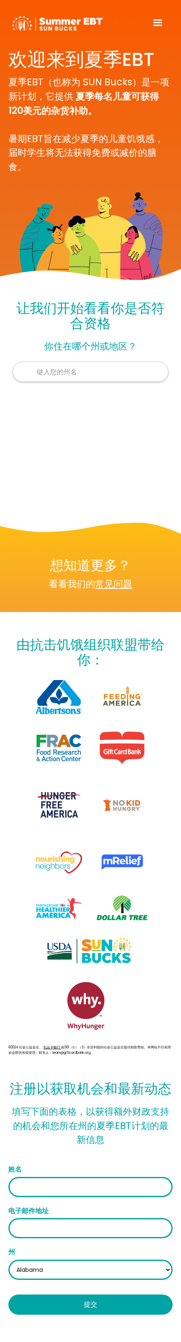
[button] (158, 23)
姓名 (15, 1169)
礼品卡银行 (52, 1047)
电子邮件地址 (28, 1211)
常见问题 (113, 584)
